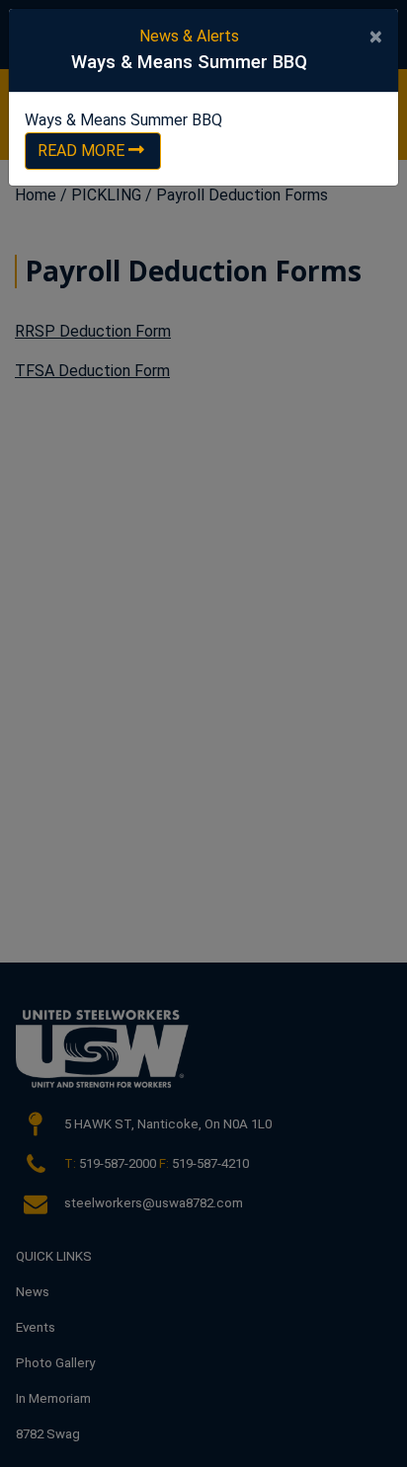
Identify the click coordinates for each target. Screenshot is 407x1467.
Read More (81, 150)
